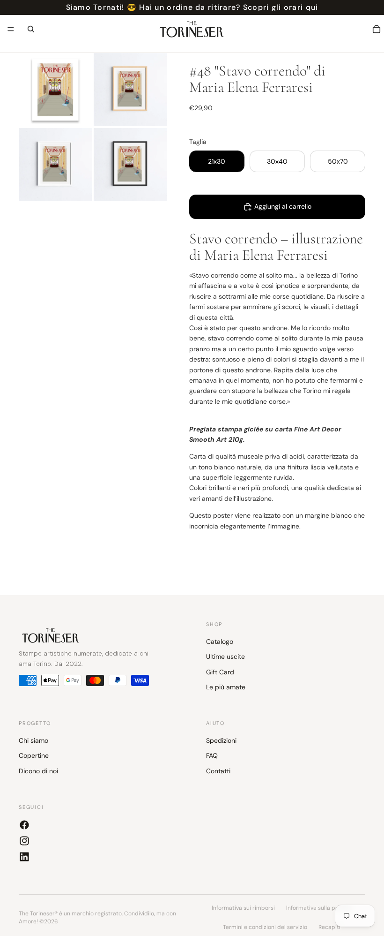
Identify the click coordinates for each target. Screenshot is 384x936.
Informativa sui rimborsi (243, 908)
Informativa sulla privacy (319, 908)
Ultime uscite (225, 657)
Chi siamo (33, 740)
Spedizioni (221, 740)
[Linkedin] (24, 856)
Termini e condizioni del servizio (265, 927)
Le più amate (225, 687)
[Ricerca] (31, 29)
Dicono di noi (38, 771)
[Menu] (11, 29)
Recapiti (329, 927)
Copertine (34, 756)
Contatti (218, 771)
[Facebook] (24, 824)
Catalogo (219, 641)
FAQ (212, 756)
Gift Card (220, 672)
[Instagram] (24, 840)
